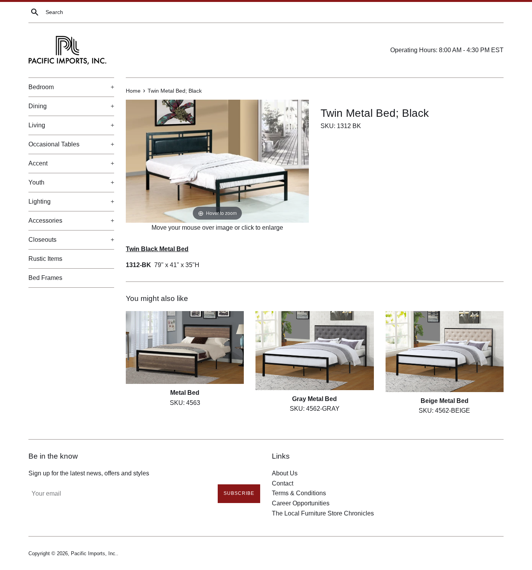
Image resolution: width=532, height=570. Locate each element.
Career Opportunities (300, 503)
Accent (71, 163)
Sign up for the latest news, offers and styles (88, 473)
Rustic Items (45, 258)
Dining (71, 106)
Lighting (71, 201)
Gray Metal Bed (314, 398)
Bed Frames (45, 277)
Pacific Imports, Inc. (94, 553)
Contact (282, 483)
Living (71, 125)
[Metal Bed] (185, 347)
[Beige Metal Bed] (445, 351)
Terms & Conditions (299, 493)
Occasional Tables (71, 144)
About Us (285, 473)
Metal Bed (184, 392)
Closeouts (71, 239)
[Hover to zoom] (217, 160)
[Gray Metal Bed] (314, 350)
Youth (71, 182)
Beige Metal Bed (445, 401)
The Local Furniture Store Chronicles (323, 513)
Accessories (71, 220)
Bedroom (71, 87)
